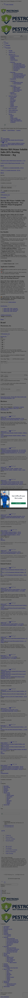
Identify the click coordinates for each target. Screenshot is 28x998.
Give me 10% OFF (18, 503)
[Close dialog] (26, 491)
